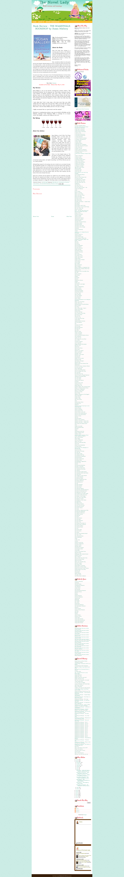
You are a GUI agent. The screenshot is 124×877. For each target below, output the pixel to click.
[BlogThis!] (60, 184)
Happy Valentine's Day (79, 678)
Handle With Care (78, 302)
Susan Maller (36, 183)
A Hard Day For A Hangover (80, 144)
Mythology (77, 599)
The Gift (76, 483)
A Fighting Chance (78, 143)
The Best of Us (78, 462)
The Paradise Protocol (79, 506)
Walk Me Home (78, 552)
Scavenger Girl (78, 403)
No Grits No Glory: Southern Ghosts (82, 366)
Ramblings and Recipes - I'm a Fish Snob (82, 716)
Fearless (76, 278)
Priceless (77, 381)
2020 (77, 791)
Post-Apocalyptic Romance (80, 605)
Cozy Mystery (77, 586)
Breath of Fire (78, 212)
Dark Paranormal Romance (80, 590)
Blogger (85, 814)
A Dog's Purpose (78, 140)
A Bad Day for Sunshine (80, 129)
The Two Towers (78, 530)
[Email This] (59, 184)
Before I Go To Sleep (79, 193)
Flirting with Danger (79, 290)
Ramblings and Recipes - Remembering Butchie (83, 738)
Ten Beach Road (78, 446)
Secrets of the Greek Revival (81, 413)
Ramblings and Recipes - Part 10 (81, 723)
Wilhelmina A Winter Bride (80, 566)
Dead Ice (76, 241)
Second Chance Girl (79, 410)
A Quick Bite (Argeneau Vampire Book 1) (83, 154)
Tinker (76, 538)
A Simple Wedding (78, 158)
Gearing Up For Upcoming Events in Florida (82, 670)
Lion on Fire (77, 340)
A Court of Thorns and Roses (81, 138)
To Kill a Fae (77, 539)
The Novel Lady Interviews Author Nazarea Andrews (82, 648)
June (78, 767)
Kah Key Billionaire (79, 327)
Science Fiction (78, 608)
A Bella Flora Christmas (80, 130)
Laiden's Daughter (78, 333)
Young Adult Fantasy (79, 618)
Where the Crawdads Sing (80, 561)
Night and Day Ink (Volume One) (81, 363)
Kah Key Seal (77, 328)
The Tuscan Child (78, 529)
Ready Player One (78, 385)
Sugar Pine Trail (78, 441)
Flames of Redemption (79, 286)
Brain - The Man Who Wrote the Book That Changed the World (81, 211)
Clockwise (77, 228)
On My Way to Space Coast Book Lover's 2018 (81, 689)
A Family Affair (78, 141)
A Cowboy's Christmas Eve (80, 139)
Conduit (76, 230)
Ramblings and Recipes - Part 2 (81, 727)
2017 (77, 795)
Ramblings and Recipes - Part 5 (81, 731)
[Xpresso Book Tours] (83, 106)
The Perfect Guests (79, 507)
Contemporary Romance (80, 585)
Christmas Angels (78, 223)
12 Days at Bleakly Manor (80, 125)
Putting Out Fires (78, 384)
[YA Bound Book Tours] (83, 120)
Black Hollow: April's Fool (80, 205)
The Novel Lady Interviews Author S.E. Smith (82, 651)
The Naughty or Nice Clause (80, 499)
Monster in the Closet (79, 354)
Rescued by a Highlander (80, 389)
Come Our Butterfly (79, 229)
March (78, 788)
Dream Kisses (77, 260)
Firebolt (76, 281)
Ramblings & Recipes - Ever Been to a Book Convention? (82, 697)
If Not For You (78, 317)
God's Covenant (78, 294)
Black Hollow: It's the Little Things (82, 206)
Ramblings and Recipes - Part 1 (81, 722)
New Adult (77, 602)
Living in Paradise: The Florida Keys (82, 683)
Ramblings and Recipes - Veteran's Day (82, 740)
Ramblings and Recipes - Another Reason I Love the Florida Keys (81, 710)
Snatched (76, 428)
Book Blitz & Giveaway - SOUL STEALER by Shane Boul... (83, 773)
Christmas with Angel (79, 225)
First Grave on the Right (80, 284)
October (78, 763)
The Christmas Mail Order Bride (81, 472)
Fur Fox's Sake (78, 293)
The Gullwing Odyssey (79, 488)
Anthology (77, 582)
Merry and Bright (78, 351)
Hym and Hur (77, 315)
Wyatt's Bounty (78, 573)
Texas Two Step (78, 449)
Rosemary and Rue (78, 391)
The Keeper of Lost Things (80, 496)
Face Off (76, 272)
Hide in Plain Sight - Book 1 (80, 308)
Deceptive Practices (79, 251)
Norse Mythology (78, 368)
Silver (76, 424)
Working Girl (77, 570)
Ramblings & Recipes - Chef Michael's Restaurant (82, 693)
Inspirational (77, 598)
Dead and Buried (78, 246)
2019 (77, 793)
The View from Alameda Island (81, 533)
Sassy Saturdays (78, 395)
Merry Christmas (78, 686)
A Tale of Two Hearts (79, 160)
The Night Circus (78, 502)
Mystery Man (77, 362)
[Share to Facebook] (62, 184)
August (78, 766)
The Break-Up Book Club (80, 467)
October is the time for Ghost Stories (82, 687)
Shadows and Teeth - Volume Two (81, 422)
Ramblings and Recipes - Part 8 (81, 735)
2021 (77, 790)
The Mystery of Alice (79, 498)
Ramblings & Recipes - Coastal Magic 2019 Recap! (82, 695)
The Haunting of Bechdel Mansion (82, 489)
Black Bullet (77, 204)
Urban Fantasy (78, 614)
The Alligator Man (78, 453)
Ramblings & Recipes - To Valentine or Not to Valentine (83, 703)
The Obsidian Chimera (79, 503)
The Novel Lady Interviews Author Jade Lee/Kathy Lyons (82, 644)
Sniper (76, 429)
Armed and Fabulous (79, 188)
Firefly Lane (77, 282)
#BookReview (55, 182)
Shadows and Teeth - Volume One (81, 420)
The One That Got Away (79, 505)
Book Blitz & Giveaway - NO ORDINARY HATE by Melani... (83, 785)
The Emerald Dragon (79, 478)
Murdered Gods (78, 359)
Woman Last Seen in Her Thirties (82, 568)
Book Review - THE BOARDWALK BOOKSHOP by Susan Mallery (83, 780)
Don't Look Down (78, 254)
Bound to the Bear (78, 209)
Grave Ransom (78, 296)
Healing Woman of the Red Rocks (81, 304)
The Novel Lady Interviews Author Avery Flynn (82, 633)
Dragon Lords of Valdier (80, 259)
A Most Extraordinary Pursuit (81, 150)
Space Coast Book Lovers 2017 (81, 747)
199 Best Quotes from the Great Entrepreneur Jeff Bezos (81, 127)
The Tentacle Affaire (79, 525)
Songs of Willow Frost (79, 432)
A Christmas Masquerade (80, 135)
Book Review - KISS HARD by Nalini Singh (83, 783)
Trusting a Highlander (79, 543)
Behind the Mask (78, 196)
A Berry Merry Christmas (80, 131)
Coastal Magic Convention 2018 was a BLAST (83, 664)
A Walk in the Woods (79, 163)
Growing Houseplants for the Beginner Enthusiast (83, 300)
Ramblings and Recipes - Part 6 (81, 732)
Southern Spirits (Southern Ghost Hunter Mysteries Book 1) (81, 436)
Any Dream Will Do (79, 186)
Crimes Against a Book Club (80, 238)
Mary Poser (77, 349)
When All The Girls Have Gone (81, 557)
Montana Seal (77, 355)
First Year (77, 285)
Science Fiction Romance (80, 609)
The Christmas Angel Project (81, 471)
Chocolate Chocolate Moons (80, 221)
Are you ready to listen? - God (81, 187)
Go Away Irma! (78, 671)
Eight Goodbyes (78, 266)
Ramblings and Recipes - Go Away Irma (82, 714)
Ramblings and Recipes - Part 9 (81, 736)
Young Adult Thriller (79, 622)
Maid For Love (78, 345)
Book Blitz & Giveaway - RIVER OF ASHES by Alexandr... (83, 775)
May (77, 769)
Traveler (76, 541)
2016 (77, 797)
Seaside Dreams (78, 408)
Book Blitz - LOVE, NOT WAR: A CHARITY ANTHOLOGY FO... (83, 771)
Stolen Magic (77, 438)
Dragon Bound (77, 258)
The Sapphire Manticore (80, 512)
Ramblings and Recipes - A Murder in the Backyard (82, 707)
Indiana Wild (77, 319)
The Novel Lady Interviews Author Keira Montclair (82, 646)
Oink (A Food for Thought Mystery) (82, 375)
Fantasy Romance (78, 595)
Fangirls (76, 276)
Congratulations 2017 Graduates (81, 665)
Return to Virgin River (79, 390)
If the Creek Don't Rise (79, 318)
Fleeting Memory (78, 289)
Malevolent (77, 346)
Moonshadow (77, 357)
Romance (76, 607)
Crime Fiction (77, 587)
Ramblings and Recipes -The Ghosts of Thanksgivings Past (82, 745)
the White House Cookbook (80, 575)
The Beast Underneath (79, 458)
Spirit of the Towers (79, 437)
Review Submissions (52, 22)
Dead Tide (77, 242)
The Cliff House (78, 474)
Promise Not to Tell (79, 382)
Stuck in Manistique (79, 439)
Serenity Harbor (78, 418)
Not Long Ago (77, 372)
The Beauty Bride (78, 460)
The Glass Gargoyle (79, 484)
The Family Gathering (79, 480)
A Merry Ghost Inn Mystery (81, 149)
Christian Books (78, 584)
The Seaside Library (79, 514)
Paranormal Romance (79, 604)
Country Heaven (78, 235)
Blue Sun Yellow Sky (79, 208)
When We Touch (78, 560)
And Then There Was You (80, 182)
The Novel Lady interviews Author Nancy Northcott (82, 655)
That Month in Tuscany (79, 451)
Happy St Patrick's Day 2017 (81, 677)
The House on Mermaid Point (81, 490)
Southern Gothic (78, 433)
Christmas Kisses (78, 224)
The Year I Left (78, 534)
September (79, 765)
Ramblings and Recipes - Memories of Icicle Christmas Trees (82, 718)
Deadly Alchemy (78, 249)
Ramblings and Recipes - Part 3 (81, 728)
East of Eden (77, 263)
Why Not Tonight (78, 563)
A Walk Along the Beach (80, 162)
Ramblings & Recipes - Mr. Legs (81, 699)
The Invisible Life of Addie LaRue (81, 493)
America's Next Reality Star (80, 177)
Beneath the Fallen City (79, 197)
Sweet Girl (77, 443)
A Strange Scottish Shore (80, 159)
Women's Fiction (78, 616)
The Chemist (77, 470)
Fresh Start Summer (79, 291)
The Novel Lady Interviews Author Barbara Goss (82, 635)
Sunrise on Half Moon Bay (80, 442)
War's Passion (78, 556)
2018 (77, 794)
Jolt (75, 323)
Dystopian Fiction (78, 591)
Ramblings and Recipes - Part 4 (81, 729)
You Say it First (78, 574)
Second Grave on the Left (80, 411)
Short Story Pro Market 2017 (81, 423)
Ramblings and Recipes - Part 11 (81, 724)
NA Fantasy (77, 600)
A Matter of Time (78, 148)
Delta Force (77, 253)
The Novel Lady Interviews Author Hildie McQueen (82, 642)
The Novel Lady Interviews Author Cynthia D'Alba (82, 637)
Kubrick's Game (78, 331)
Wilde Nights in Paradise (80, 565)
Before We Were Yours (79, 195)
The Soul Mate (78, 519)
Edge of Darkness (78, 264)
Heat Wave (77, 306)
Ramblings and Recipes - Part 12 (81, 726)
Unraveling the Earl (79, 548)
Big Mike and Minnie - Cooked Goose (82, 201)
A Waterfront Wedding (79, 164)
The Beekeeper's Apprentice (80, 461)
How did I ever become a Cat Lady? (82, 680)
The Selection (77, 515)
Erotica (76, 593)
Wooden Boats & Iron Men (80, 569)
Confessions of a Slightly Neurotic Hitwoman (82, 232)
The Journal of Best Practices (81, 494)
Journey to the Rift (79, 324)
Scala (76, 400)
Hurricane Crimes (78, 314)
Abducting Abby (78, 168)
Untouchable (77, 550)
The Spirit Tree (78, 521)
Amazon (54, 83)
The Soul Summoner (79, 520)
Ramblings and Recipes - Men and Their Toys (82, 720)
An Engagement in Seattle (80, 179)
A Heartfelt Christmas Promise (81, 145)
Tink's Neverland (78, 537)
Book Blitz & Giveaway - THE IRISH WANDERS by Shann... (83, 778)
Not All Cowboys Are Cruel (80, 371)
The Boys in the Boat (79, 466)
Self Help (76, 611)
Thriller (76, 613)
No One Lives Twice (79, 367)
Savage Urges (77, 396)
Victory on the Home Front (80, 551)
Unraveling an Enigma (79, 547)
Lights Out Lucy (78, 337)
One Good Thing (78, 377)
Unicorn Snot (77, 751)
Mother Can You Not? (79, 358)
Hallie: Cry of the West (79, 301)
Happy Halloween (78, 674)
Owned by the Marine (79, 380)
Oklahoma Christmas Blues (80, 376)
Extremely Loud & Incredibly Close (82, 271)
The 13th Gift (77, 452)
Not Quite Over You (79, 373)
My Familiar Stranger (79, 360)
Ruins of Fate (77, 393)
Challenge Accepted (79, 662)
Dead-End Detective (79, 248)
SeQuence (77, 404)
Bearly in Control (78, 192)
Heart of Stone (78, 305)
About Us (41, 22)
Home (34, 22)
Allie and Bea (77, 175)
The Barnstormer (78, 457)
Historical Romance (79, 596)
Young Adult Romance (79, 621)
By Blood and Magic (79, 214)
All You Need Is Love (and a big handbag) (81, 173)
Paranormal (77, 603)
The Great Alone (78, 487)
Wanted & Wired (78, 555)
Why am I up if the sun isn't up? (81, 754)
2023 (77, 759)
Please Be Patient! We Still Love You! (82, 691)
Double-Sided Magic (79, 257)
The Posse (77, 508)
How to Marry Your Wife (80, 313)
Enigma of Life (78, 269)
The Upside (77, 532)
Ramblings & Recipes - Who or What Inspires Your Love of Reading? (82, 705)
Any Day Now (77, 184)
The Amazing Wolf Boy (79, 454)
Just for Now (77, 326)
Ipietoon (69, 875)
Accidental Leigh (78, 169)
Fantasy (76, 594)
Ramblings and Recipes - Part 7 (81, 733)
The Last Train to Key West (80, 497)
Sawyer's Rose (78, 398)
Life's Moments (78, 336)
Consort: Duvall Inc (79, 234)
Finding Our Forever (79, 280)
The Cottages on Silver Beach (81, 475)
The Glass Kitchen (78, 485)
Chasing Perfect (78, 220)
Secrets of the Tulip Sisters (80, 414)
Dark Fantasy (77, 589)
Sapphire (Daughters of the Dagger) (82, 394)
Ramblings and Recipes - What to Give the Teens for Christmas (82, 742)
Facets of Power (78, 273)
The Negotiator (78, 501)
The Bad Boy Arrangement (80, 456)
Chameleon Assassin (79, 219)
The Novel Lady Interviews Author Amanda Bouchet (82, 631)
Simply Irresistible (78, 426)
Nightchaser (77, 364)
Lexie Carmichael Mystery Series (82, 335)
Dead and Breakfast (79, 245)
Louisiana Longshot (79, 341)
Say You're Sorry (78, 399)
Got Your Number (78, 295)
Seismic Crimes (78, 415)
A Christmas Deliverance (80, 134)
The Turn (76, 528)
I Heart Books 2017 (79, 681)
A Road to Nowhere (79, 155)
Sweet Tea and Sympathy (80, 445)
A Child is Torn (78, 132)
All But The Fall (78, 171)
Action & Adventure (79, 581)
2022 (77, 761)
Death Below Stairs (79, 250)
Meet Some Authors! (79, 685)
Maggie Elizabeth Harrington (80, 344)
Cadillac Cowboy (78, 215)
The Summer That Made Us (80, 523)
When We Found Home (79, 559)
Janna (77, 808)
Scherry (77, 810)
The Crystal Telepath (79, 476)
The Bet (76, 463)
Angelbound (77, 183)
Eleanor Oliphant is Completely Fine (82, 267)
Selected (76, 417)
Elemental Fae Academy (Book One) (82, 268)
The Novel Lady (54, 2)
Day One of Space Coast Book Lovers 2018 (82, 667)
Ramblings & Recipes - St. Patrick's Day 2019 (82, 701)
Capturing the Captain (79, 217)
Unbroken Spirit (78, 546)
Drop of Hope (77, 262)
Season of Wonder (78, 409)
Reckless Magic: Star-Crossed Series (82, 386)
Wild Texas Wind (78, 564)
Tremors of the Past (79, 542)
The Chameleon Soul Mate (80, 469)
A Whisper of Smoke (79, 165)
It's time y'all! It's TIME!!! (80, 682)
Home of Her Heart (79, 309)
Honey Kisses (77, 310)
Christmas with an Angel (80, 226)
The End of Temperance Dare (81, 479)
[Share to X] (61, 184)
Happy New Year (78, 676)
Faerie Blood (77, 275)
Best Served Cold (78, 200)
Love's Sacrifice (78, 342)
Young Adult (77, 617)
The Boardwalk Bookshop (80, 465)
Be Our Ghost (77, 191)
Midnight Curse (78, 353)
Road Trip (77, 746)
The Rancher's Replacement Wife (81, 510)
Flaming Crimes (78, 287)
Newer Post (36, 216)
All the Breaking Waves (80, 174)
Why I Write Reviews (79, 752)
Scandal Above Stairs (79, 402)
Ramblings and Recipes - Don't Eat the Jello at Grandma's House (82, 712)
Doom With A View (79, 255)
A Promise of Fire (78, 152)
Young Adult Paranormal (80, 620)
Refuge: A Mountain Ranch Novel (81, 387)
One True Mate (78, 378)
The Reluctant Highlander (80, 511)
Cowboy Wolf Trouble (79, 236)
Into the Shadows (78, 322)
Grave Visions (77, 298)
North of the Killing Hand (80, 369)
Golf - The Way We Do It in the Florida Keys (81, 673)
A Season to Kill (78, 156)
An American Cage (78, 178)
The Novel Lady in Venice (80, 750)
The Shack (77, 516)
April (78, 787)
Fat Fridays (77, 277)
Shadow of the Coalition (79, 419)
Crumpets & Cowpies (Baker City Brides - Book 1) (81, 240)
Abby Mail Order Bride (79, 167)
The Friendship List (79, 481)
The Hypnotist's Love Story (80, 492)
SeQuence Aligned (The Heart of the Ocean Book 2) (82, 406)
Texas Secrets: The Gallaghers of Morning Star (81, 448)
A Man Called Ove (78, 147)
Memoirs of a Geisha (79, 350)
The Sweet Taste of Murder (80, 524)
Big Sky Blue (77, 202)
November (79, 762)
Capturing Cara (78, 216)
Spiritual (76, 612)
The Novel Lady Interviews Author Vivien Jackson (82, 653)
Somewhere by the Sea (79, 431)
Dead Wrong (77, 244)
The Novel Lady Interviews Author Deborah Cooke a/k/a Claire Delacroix (82, 640)
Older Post (69, 216)
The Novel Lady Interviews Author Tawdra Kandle (82, 629)
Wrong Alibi (77, 572)
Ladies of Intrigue (78, 332)
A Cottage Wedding (79, 136)
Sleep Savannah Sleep (79, 427)
